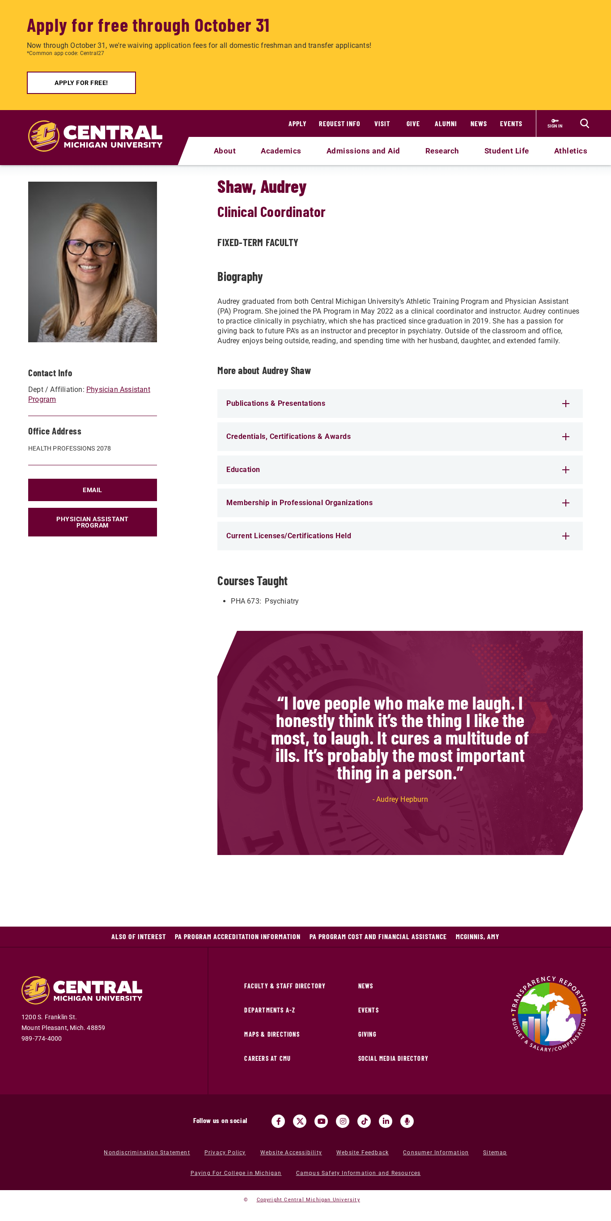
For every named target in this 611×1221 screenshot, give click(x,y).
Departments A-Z (269, 1010)
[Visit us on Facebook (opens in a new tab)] (278, 1121)
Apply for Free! (81, 82)
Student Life (506, 150)
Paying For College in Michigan (236, 1173)
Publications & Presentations (275, 403)
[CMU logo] (101, 125)
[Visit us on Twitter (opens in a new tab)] (300, 1121)
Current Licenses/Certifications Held (288, 536)
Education (243, 469)
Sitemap (495, 1152)
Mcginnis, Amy (478, 936)
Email (92, 490)
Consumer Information (436, 1152)
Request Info (340, 123)
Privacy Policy (225, 1152)
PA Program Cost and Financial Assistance (378, 936)
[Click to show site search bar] (584, 123)
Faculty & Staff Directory (285, 986)
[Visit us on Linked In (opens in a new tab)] (385, 1121)
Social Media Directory (393, 1058)
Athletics (571, 150)
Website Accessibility (291, 1152)
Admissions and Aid (363, 150)
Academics (281, 150)
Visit (382, 123)
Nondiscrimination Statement (147, 1152)
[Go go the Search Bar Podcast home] (407, 1121)
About (225, 150)
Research (442, 150)
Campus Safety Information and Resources (358, 1173)
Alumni (446, 123)
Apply (298, 123)
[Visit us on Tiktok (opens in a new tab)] (364, 1121)
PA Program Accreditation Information (238, 936)
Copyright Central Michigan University (308, 1200)
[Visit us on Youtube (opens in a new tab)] (321, 1121)
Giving (367, 1034)
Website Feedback (362, 1152)
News (479, 123)
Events (511, 123)
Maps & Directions (271, 1034)
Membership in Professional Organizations (299, 502)
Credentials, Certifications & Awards (288, 436)
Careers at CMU (267, 1058)
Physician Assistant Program (92, 522)
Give (413, 123)
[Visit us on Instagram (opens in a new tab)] (342, 1121)
